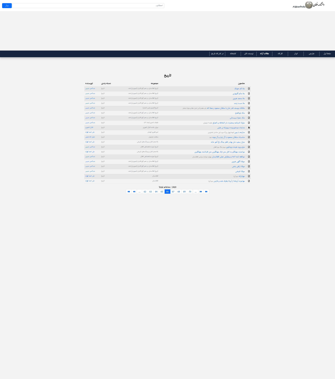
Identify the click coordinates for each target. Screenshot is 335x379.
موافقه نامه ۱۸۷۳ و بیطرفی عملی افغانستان (218, 157)
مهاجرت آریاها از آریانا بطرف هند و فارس (226, 181)
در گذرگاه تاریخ (217, 54)
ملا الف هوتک (239, 88)
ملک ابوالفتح (240, 113)
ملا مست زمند (239, 103)
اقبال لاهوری (89, 127)
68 (179, 191)
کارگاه (280, 54)
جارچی (311, 54)
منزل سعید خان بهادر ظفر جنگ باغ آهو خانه (228, 142)
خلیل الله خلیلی (90, 137)
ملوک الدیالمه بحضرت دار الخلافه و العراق (224, 123)
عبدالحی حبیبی (90, 88)
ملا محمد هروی (239, 98)
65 (162, 191)
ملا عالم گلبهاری (239, 93)
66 (167, 191)
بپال (7, 5)
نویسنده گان (248, 54)
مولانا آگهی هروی (238, 161)
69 (184, 191)
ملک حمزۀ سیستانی (237, 118)
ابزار (296, 54)
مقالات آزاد (264, 54)
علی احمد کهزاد (89, 132)
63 (150, 191)
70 (190, 191)
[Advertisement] (167, 31)
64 (156, 191)
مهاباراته (239, 176)
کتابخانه (233, 54)
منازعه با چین (226, 132)
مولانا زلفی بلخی (238, 166)
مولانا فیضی (240, 171)
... (140, 191)
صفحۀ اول (327, 54)
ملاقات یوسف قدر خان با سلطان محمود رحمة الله (214, 108)
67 (173, 191)
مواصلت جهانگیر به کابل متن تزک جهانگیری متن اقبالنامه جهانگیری (219, 152)
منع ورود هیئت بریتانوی (229, 147)
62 (145, 191)
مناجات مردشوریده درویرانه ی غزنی (231, 128)
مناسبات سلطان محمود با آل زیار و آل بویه (227, 137)
